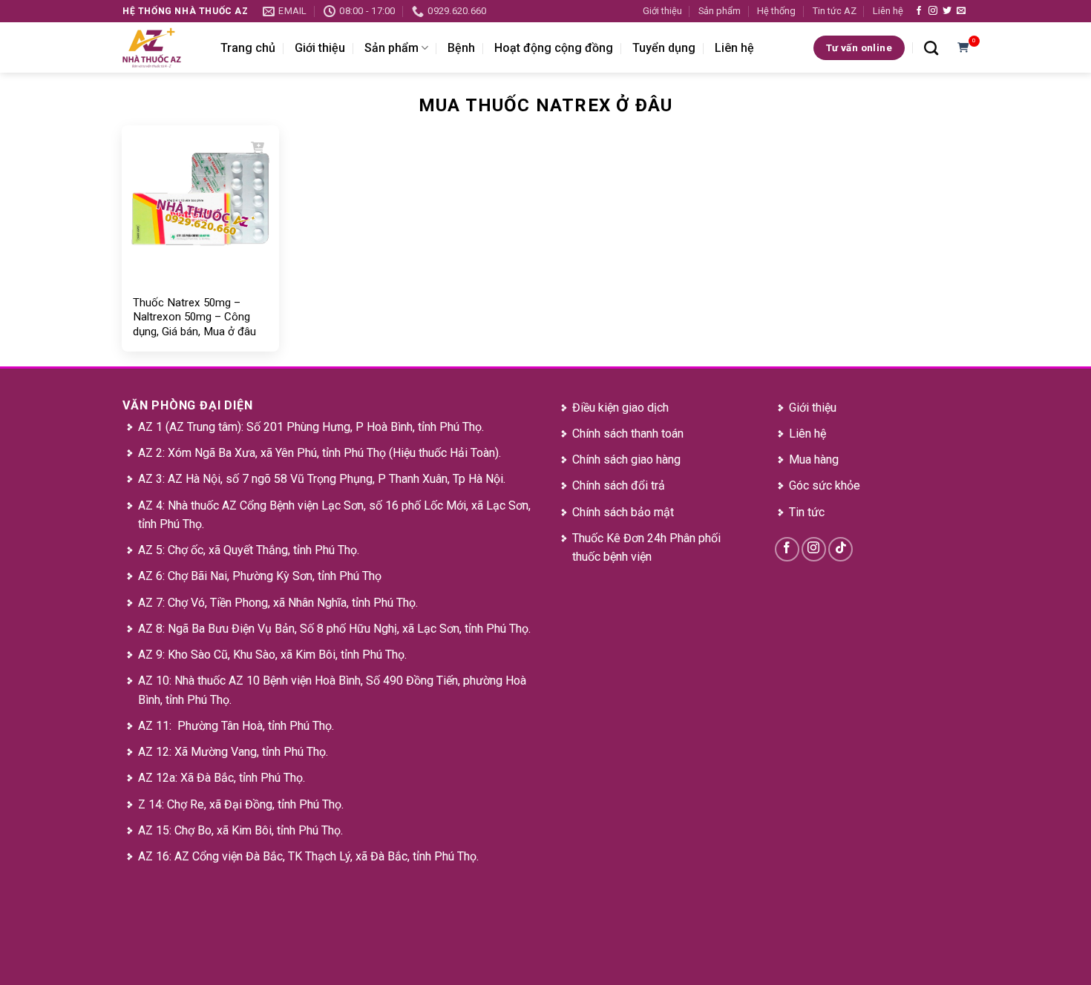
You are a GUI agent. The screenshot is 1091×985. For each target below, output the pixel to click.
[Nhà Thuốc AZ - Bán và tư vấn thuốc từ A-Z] (160, 47)
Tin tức (807, 512)
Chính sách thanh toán (628, 433)
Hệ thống (776, 10)
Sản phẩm (719, 10)
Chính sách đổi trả (618, 485)
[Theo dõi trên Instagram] (932, 11)
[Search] (931, 48)
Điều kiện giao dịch (620, 408)
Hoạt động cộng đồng (553, 48)
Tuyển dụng (663, 48)
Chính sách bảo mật (623, 512)
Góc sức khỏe (824, 485)
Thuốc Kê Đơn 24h (619, 538)
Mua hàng (814, 459)
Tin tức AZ (834, 10)
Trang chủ (247, 48)
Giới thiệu (662, 10)
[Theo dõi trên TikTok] (840, 549)
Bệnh (461, 48)
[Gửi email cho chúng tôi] (961, 11)
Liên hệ (888, 10)
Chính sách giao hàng (626, 459)
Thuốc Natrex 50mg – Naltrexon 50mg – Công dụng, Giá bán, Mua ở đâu (194, 317)
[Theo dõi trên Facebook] (918, 11)
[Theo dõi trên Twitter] (947, 11)
